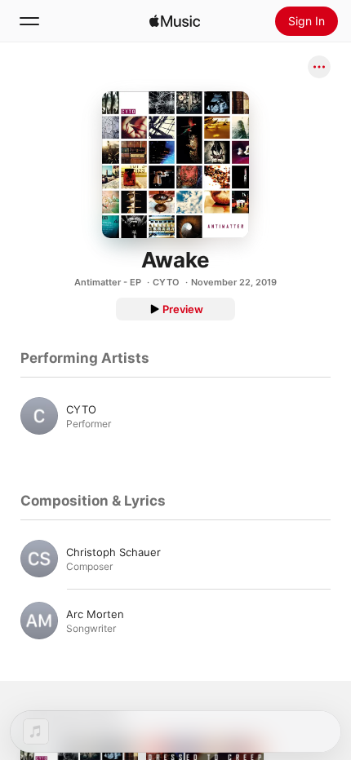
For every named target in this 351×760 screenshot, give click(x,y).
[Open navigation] (29, 21)
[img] (174, 21)
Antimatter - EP (107, 282)
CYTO (166, 282)
